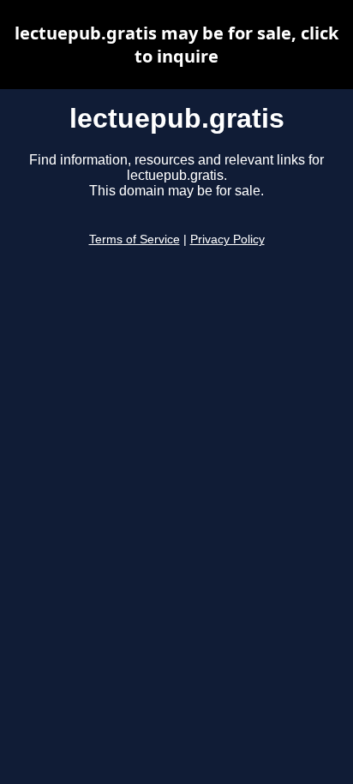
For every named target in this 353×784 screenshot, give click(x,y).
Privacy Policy (227, 239)
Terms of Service (134, 239)
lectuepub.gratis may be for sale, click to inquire (176, 44)
